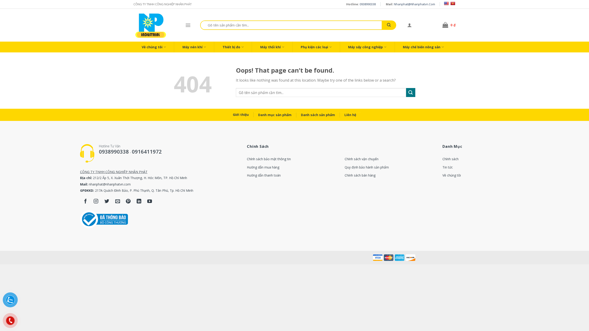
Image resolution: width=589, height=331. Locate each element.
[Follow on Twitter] (107, 201)
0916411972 (147, 151)
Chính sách (450, 159)
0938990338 (368, 4)
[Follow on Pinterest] (128, 201)
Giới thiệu (241, 114)
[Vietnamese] (452, 3)
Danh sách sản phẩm (318, 115)
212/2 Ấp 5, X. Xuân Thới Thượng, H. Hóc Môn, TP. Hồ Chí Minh (140, 178)
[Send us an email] (118, 201)
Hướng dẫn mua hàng (263, 167)
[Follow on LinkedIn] (139, 201)
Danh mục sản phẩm (275, 115)
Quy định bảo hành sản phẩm (367, 167)
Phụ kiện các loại (314, 47)
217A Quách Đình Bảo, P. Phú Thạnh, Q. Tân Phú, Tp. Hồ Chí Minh (144, 190)
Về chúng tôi (152, 47)
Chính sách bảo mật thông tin (269, 159)
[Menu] (188, 25)
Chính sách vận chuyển (361, 159)
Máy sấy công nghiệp (365, 47)
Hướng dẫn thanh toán (264, 175)
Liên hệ (350, 115)
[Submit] (389, 25)
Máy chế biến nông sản (421, 47)
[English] (446, 3)
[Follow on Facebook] (85, 201)
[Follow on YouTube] (150, 201)
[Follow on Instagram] (96, 201)
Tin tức (447, 167)
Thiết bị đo (231, 47)
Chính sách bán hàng (360, 175)
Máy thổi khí (270, 47)
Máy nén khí (192, 47)
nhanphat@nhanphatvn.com (414, 4)
